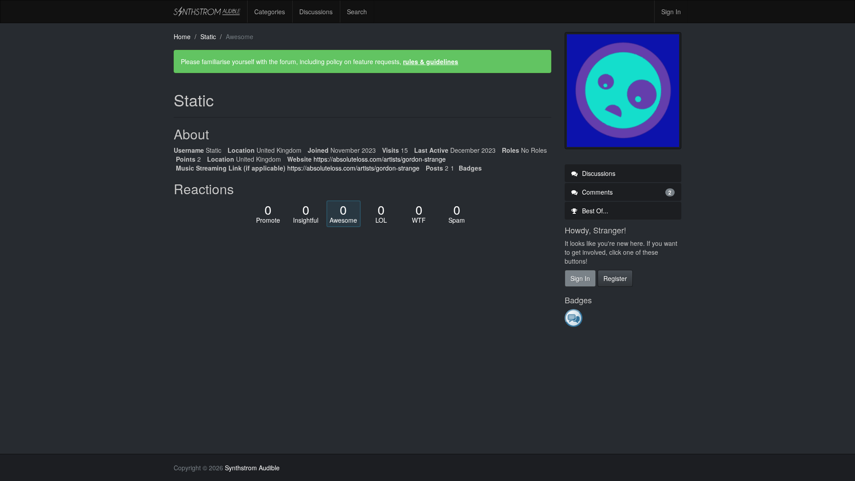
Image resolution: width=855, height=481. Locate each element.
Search (357, 11)
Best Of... (594, 210)
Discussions (316, 11)
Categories (269, 11)
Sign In (671, 11)
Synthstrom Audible (207, 11)
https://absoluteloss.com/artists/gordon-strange (380, 159)
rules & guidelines (430, 61)
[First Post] (574, 317)
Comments (626, 192)
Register (615, 278)
